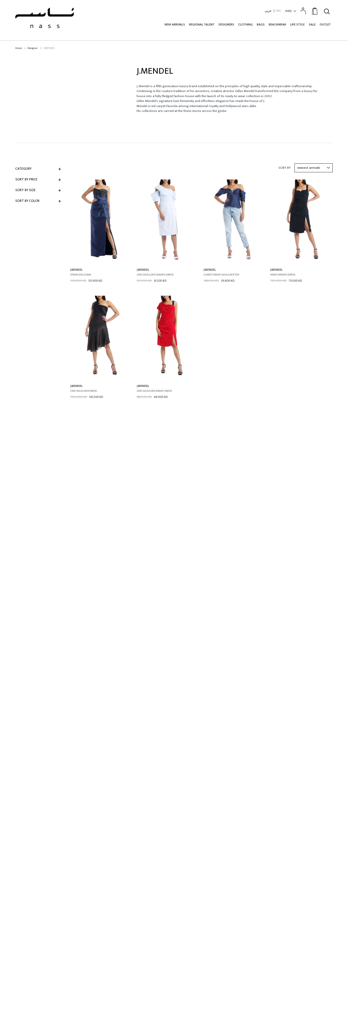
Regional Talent (202, 24)
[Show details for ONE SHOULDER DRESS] (101, 338)
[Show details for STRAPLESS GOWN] (101, 221)
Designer (33, 48)
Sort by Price (26, 179)
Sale (312, 24)
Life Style (297, 24)
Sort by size (25, 190)
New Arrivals (175, 24)
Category (23, 169)
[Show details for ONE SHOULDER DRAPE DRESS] (167, 338)
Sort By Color (27, 201)
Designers (226, 24)
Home (18, 48)
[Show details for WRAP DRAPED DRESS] (301, 221)
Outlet (325, 24)
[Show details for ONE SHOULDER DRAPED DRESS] (167, 221)
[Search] (327, 10)
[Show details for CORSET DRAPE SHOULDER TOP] (234, 221)
